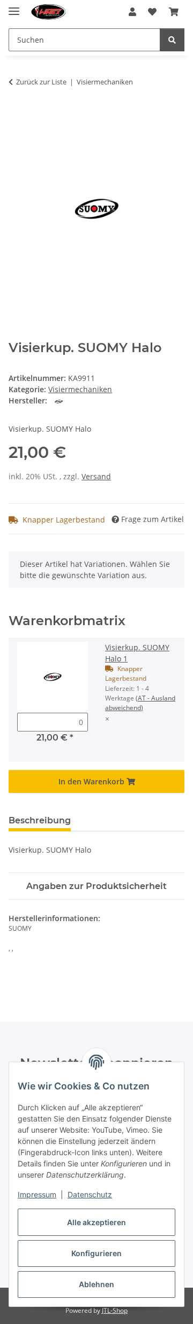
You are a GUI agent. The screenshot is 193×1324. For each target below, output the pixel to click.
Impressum (37, 1194)
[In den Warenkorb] (17, 115)
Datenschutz (90, 1194)
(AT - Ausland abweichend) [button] (140, 703)
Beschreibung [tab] (40, 820)
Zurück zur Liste (41, 82)
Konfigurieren (96, 1253)
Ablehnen (96, 1284)
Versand (96, 476)
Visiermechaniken (80, 389)
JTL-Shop (115, 1310)
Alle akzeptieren (96, 1222)
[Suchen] (172, 39)
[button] (132, 11)
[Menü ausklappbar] (14, 6)
